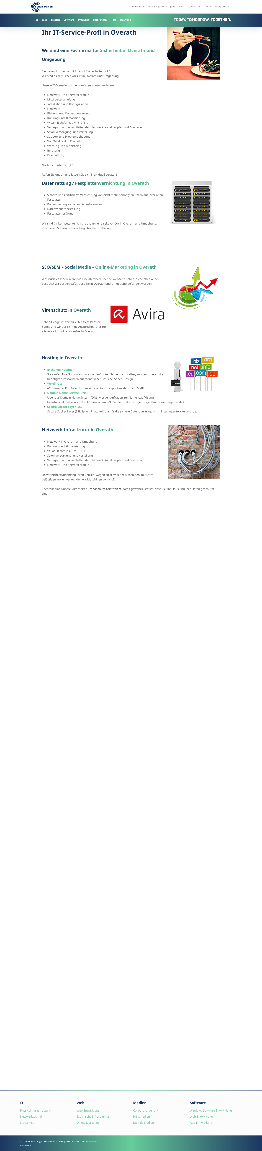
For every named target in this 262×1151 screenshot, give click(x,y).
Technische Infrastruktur (93, 1117)
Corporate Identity (145, 1110)
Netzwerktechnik (31, 1117)
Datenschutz (50, 1141)
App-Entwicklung (201, 1123)
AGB (61, 1141)
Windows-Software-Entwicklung (211, 1110)
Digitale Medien (143, 1123)
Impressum (25, 1145)
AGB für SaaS (72, 1141)
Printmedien (141, 1117)
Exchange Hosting (60, 370)
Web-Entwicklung (88, 1110)
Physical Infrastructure (35, 1110)
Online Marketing (88, 1123)
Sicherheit (27, 1123)
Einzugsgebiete (89, 1141)
